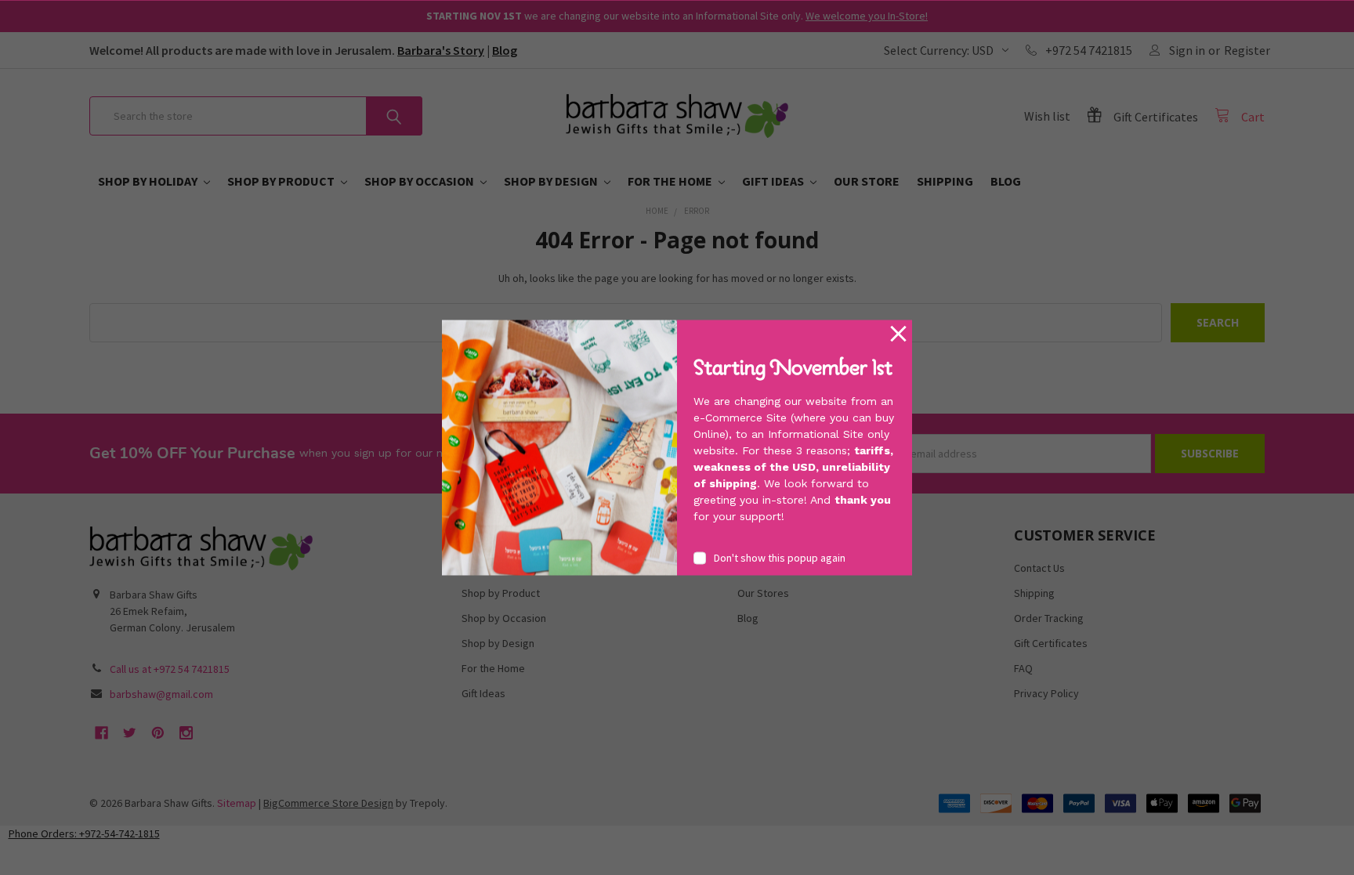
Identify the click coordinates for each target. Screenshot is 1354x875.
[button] (898, 334)
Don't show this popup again (779, 557)
